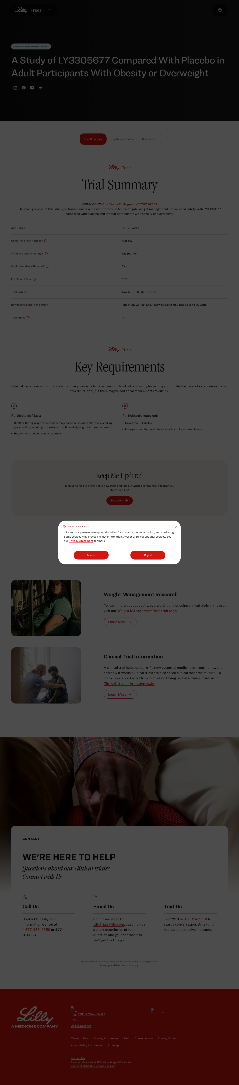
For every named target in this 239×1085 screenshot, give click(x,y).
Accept (91, 555)
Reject (148, 555)
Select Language (76, 526)
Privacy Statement (81, 540)
